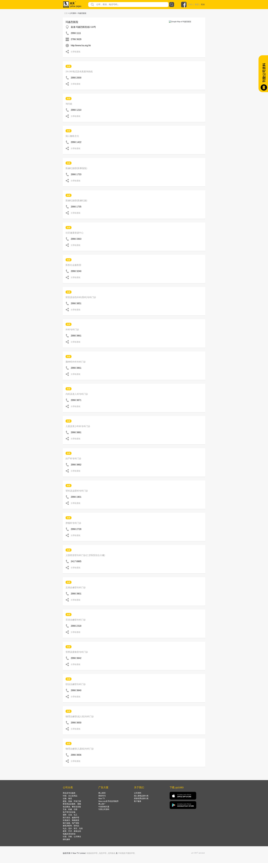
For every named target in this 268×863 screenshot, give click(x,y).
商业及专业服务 (69, 793)
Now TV (101, 798)
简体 (203, 4)
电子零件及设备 (69, 812)
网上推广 (102, 804)
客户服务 (137, 801)
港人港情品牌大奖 (141, 796)
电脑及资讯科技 (69, 834)
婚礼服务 (66, 839)
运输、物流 (67, 798)
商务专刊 (102, 796)
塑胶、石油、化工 (70, 815)
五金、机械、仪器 (70, 809)
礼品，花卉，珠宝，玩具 (73, 828)
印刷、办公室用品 (70, 796)
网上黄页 (102, 793)
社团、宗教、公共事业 (72, 836)
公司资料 (137, 793)
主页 (66, 13)
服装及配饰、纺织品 (71, 826)
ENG (190, 4)
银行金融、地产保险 (71, 823)
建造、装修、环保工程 (72, 801)
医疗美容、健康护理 (71, 818)
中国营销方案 (103, 807)
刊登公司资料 (103, 809)
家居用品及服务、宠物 (72, 804)
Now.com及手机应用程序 (108, 801)
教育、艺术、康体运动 (72, 831)
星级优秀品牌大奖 (141, 798)
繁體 (197, 4)
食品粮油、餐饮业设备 (72, 807)
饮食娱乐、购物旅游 (71, 820)
